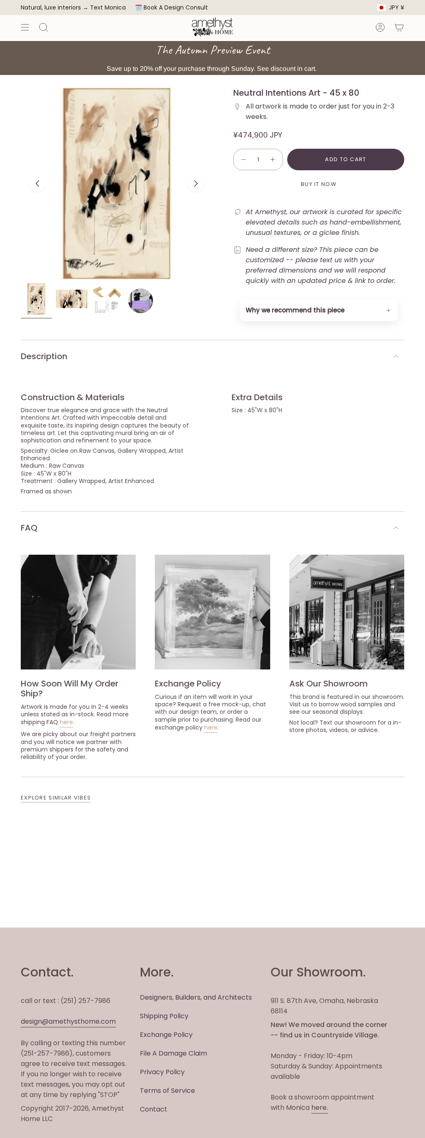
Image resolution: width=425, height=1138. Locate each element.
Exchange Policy (166, 1034)
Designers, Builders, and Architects (196, 997)
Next (196, 183)
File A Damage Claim (173, 1053)
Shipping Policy (164, 1016)
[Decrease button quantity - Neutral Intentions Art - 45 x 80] (243, 159)
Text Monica (108, 7)
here (66, 722)
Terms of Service (167, 1090)
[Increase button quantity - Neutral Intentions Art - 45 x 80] (273, 159)
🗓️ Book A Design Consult (171, 7)
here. (319, 1107)
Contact (153, 1109)
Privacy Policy (162, 1072)
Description (44, 356)
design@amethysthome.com (68, 1021)
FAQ (29, 528)
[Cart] (399, 27)
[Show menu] (25, 27)
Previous (37, 183)
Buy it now (319, 184)
